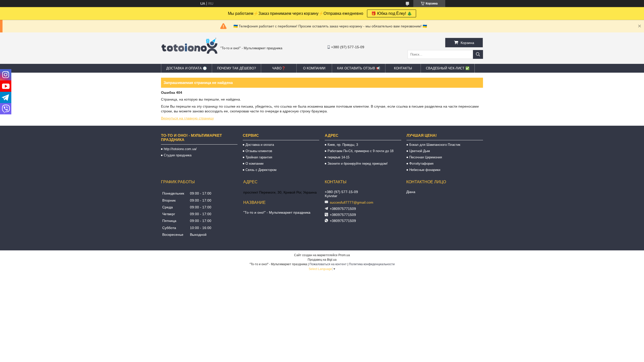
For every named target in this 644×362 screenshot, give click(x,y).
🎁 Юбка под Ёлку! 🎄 (391, 13)
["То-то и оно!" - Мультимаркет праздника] (189, 60)
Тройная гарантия (259, 157)
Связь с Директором (261, 170)
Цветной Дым (419, 151)
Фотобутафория (421, 163)
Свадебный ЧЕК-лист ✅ (447, 68)
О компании (314, 68)
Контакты (403, 68)
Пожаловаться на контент (328, 264)
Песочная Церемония (425, 157)
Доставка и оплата (260, 145)
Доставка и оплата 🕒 (186, 68)
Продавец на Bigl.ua (322, 259)
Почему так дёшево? (236, 68)
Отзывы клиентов (259, 151)
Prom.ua (344, 255)
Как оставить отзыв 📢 (358, 68)
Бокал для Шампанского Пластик (434, 145)
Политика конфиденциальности (372, 264)
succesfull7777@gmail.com (351, 202)
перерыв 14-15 (338, 157)
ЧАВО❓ (279, 68)
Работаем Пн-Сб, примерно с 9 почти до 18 (360, 151)
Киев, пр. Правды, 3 (343, 145)
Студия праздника (177, 155)
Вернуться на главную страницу (187, 118)
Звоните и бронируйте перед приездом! (358, 163)
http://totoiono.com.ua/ (180, 149)
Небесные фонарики (424, 170)
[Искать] (478, 54)
